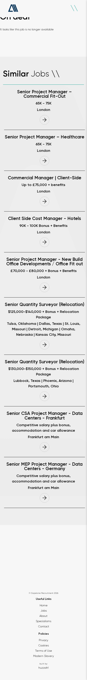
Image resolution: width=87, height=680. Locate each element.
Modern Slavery (43, 656)
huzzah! (43, 667)
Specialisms (43, 621)
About (43, 615)
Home (44, 605)
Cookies (43, 645)
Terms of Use (43, 650)
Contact (43, 626)
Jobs (43, 610)
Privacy (43, 640)
